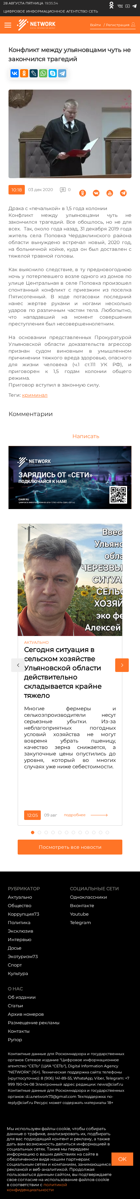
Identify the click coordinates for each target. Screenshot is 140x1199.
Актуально (20, 897)
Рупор (15, 1039)
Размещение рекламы (33, 1022)
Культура (18, 973)
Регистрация (117, 25)
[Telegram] (134, 5)
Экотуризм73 (23, 956)
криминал (35, 395)
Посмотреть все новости (70, 847)
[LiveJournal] (34, 73)
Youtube (79, 914)
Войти (95, 25)
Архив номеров (26, 1014)
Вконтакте (82, 905)
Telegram (80, 922)
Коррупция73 (23, 914)
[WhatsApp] (43, 73)
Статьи (15, 1005)
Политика (19, 922)
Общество (19, 905)
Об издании (22, 997)
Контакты (19, 1031)
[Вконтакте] (120, 5)
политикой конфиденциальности (37, 1187)
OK (122, 1159)
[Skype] (53, 73)
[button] (18, 665)
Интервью (19, 939)
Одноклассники (88, 897)
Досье (14, 948)
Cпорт (15, 965)
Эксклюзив (20, 931)
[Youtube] (127, 5)
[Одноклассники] (111, 5)
